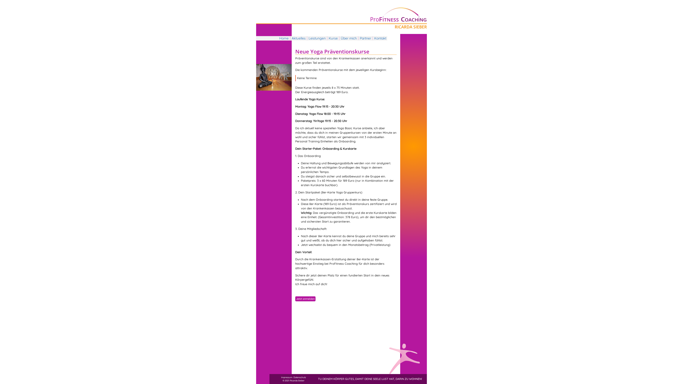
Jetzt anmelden (305, 298)
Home (284, 38)
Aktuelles (299, 38)
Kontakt (380, 38)
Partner (365, 38)
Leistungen (317, 38)
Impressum (286, 377)
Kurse (333, 38)
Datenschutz (299, 377)
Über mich (349, 38)
